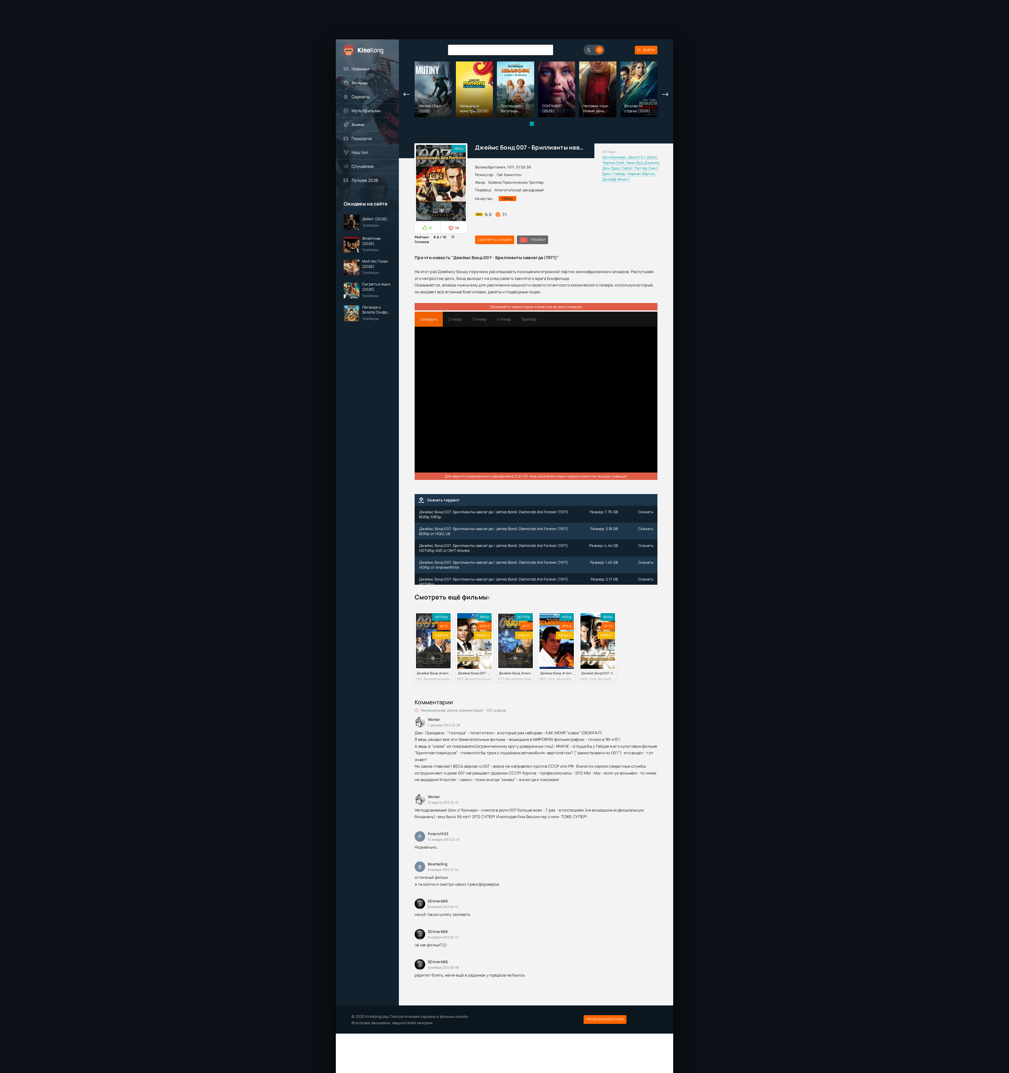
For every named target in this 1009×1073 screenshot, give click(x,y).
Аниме (358, 124)
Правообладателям (605, 1019)
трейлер (537, 240)
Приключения (514, 182)
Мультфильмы (366, 111)
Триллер (536, 182)
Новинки (360, 69)
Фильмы (360, 83)
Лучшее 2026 (365, 180)
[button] (532, 124)
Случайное (363, 166)
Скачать (645, 511)
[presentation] (406, 94)
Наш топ (360, 152)
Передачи (362, 138)
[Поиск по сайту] (545, 49)
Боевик (494, 182)
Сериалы (361, 97)
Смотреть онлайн (495, 240)
